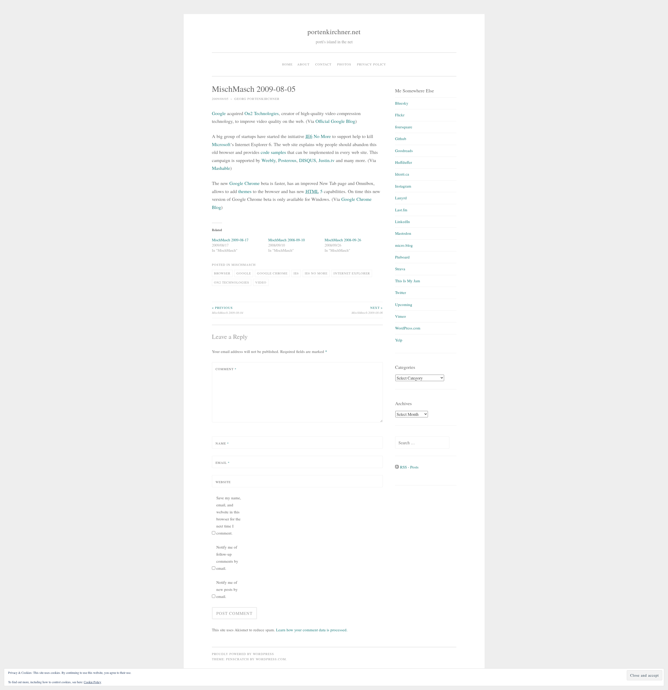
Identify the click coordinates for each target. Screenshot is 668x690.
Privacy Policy (371, 64)
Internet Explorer (351, 273)
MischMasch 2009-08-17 (230, 239)
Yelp (398, 340)
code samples (273, 152)
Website (223, 482)
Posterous (287, 160)
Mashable (221, 168)
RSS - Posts (409, 467)
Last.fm (401, 209)
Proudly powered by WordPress (243, 654)
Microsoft (221, 144)
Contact (323, 64)
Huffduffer (403, 162)
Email (223, 462)
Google (219, 113)
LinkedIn (402, 221)
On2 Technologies (231, 282)
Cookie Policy (92, 682)
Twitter (400, 292)
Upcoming (403, 304)
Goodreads (404, 150)
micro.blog (404, 245)
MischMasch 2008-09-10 (286, 239)
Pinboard (402, 257)
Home (287, 64)
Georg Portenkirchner (256, 99)
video (260, 282)
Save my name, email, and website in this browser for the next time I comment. (228, 515)
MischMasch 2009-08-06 (367, 309)
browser (222, 273)
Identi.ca (402, 174)
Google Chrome (244, 183)
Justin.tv (327, 160)
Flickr (399, 114)
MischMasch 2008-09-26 (343, 239)
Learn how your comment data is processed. (312, 629)
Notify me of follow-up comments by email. (227, 557)
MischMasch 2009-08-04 (227, 309)
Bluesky (401, 103)
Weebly (268, 160)
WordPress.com (407, 328)
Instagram (403, 186)
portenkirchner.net (334, 31)
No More (318, 136)
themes (245, 191)
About (303, 64)
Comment (226, 369)
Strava (400, 268)
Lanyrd (401, 197)
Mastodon (403, 233)
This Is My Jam (407, 280)
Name (222, 443)
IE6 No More (316, 273)
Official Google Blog (335, 121)
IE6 (296, 273)
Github (400, 138)
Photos (344, 64)
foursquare (403, 126)
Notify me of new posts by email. (227, 589)
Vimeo (400, 316)
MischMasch (243, 264)
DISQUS (307, 160)
